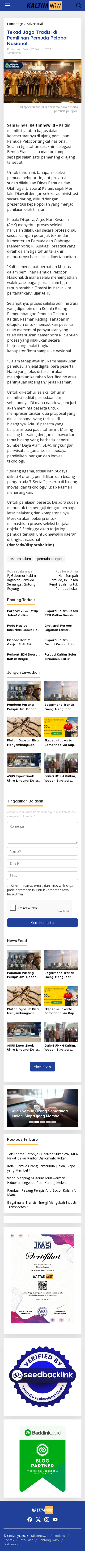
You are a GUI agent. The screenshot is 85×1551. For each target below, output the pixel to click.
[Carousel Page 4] (48, 1122)
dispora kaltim (20, 558)
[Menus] (7, 5)
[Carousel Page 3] (42, 1122)
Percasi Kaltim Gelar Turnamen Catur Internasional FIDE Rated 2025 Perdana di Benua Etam (60, 656)
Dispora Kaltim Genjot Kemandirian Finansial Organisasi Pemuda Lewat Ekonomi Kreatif (60, 642)
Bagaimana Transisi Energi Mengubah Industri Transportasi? (59, 707)
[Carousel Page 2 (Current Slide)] (36, 1122)
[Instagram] (47, 1519)
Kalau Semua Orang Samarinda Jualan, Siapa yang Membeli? (39, 1113)
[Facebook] (30, 1519)
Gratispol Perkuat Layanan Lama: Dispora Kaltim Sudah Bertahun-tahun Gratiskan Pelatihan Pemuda (58, 628)
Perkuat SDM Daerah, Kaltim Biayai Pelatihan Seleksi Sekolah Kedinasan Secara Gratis (23, 656)
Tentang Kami (49, 1540)
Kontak (9, 1540)
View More (42, 1066)
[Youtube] (55, 1519)
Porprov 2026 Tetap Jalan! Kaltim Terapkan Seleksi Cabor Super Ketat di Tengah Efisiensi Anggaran (24, 613)
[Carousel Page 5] (53, 1122)
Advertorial (14, 52)
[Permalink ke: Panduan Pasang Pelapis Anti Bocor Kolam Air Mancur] (24, 691)
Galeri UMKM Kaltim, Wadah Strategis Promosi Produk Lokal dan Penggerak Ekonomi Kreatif (61, 778)
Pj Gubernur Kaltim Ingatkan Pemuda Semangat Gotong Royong (21, 580)
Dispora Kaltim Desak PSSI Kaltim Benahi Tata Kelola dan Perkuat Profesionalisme (61, 613)
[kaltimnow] (43, 5)
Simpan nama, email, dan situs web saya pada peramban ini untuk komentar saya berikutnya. (40, 889)
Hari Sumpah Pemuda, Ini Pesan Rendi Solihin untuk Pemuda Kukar (63, 580)
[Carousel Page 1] (31, 1122)
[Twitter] (38, 1519)
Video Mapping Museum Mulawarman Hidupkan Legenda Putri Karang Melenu (37, 1180)
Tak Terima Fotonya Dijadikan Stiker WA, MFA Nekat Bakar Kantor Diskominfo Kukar (42, 1156)
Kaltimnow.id (42, 125)
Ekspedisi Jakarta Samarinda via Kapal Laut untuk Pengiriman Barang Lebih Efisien (60, 742)
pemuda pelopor (50, 558)
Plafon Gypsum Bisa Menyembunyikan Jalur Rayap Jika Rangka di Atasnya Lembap (23, 742)
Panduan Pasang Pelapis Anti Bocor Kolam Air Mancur (21, 707)
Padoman (11, 1544)
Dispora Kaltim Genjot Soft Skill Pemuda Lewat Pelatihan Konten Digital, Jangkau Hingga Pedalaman (22, 642)
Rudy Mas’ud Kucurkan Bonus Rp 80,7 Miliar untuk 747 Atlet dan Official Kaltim (22, 628)
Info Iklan (27, 1540)
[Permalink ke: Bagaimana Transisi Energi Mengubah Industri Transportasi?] (61, 691)
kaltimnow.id (39, 1535)
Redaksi (59, 1536)
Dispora (33, 188)
